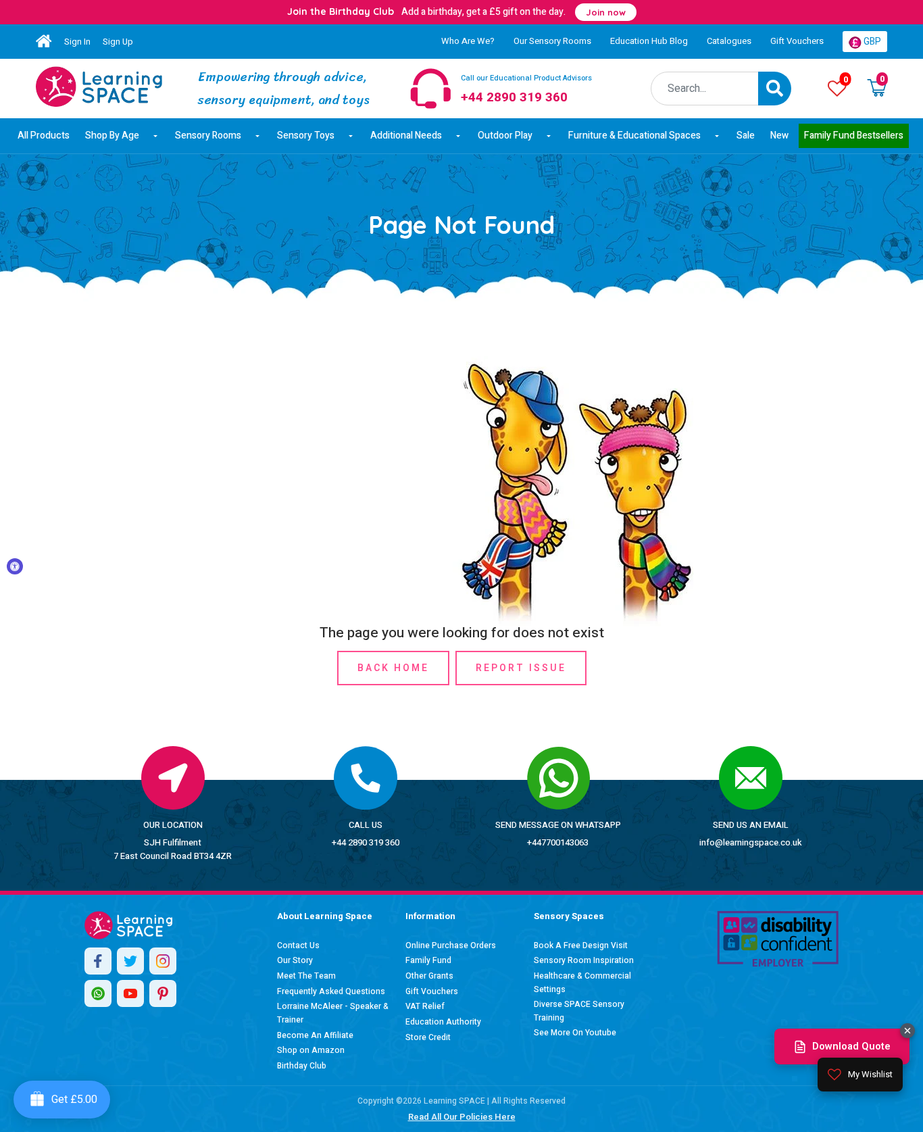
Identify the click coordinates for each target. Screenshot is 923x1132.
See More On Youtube (575, 1033)
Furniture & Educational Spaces (634, 135)
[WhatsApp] (97, 993)
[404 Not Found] (99, 86)
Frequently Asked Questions (331, 991)
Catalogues (729, 40)
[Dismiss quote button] (907, 1030)
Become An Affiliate (315, 1035)
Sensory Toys (305, 135)
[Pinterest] (162, 993)
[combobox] (705, 88)
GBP (871, 41)
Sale (746, 135)
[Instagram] (162, 961)
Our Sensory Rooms (552, 40)
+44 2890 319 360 (365, 842)
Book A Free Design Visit (581, 945)
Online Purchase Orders (450, 945)
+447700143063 (558, 842)
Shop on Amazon (311, 1050)
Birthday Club (301, 1066)
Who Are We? (468, 40)
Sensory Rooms (208, 135)
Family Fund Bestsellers (853, 135)
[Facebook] (97, 961)
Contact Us (298, 945)
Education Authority (443, 1022)
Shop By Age (112, 135)
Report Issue (521, 668)
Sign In (77, 41)
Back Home (393, 668)
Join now (606, 12)
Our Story (295, 960)
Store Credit (428, 1037)
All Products (44, 135)
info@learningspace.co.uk (750, 842)
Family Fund (428, 960)
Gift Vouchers (797, 40)
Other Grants (429, 976)
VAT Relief (425, 1006)
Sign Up (118, 41)
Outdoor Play (505, 135)
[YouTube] (130, 993)
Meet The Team (306, 976)
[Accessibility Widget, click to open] (15, 566)
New (779, 135)
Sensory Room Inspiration (584, 960)
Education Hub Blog (649, 40)
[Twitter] (130, 961)
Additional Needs (406, 135)
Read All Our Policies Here (462, 1116)
